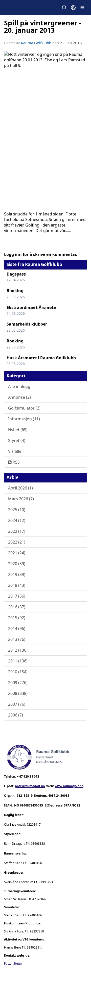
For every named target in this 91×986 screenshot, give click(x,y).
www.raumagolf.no (69, 786)
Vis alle (14, 451)
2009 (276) (18, 682)
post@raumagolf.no (30, 786)
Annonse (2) (19, 397)
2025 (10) (16, 509)
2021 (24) (16, 553)
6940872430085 (31, 805)
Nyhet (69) (18, 429)
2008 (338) (18, 693)
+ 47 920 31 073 (28, 776)
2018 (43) (16, 585)
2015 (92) (16, 617)
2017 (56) (16, 596)
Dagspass (16, 274)
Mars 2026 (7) (21, 499)
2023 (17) (16, 531)
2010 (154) (18, 672)
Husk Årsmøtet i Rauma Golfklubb (41, 358)
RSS (16, 462)
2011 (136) (18, 661)
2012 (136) (18, 650)
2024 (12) (16, 520)
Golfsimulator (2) (24, 408)
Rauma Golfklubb (36, 42)
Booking (15, 290)
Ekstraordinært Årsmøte (31, 307)
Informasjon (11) (24, 419)
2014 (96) (16, 628)
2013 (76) (16, 639)
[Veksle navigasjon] (82, 7)
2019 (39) (16, 574)
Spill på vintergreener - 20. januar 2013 (42, 26)
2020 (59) (16, 563)
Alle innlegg (19, 386)
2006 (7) (15, 715)
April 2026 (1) (20, 488)
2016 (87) (16, 607)
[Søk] (64, 7)
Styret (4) (16, 440)
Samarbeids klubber (27, 324)
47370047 (39, 899)
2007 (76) (16, 704)
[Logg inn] (73, 7)
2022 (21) (16, 542)
